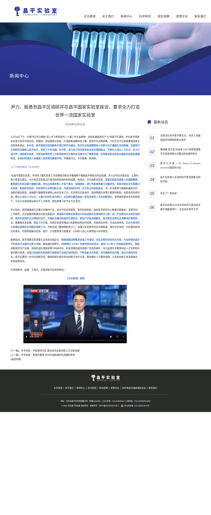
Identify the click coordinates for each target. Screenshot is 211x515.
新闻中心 (127, 16)
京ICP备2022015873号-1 (109, 406)
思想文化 (182, 16)
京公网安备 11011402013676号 (136, 406)
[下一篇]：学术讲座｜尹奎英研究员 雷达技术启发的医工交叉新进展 (45, 350)
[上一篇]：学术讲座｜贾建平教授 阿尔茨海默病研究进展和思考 (43, 355)
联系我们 (200, 16)
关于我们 (108, 16)
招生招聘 (163, 16)
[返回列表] (16, 359)
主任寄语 (90, 16)
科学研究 (145, 16)
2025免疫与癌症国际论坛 (134, 388)
